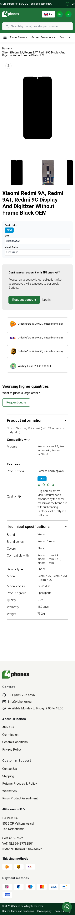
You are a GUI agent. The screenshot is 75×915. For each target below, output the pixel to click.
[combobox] (41, 26)
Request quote (16, 402)
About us (8, 727)
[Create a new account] (60, 14)
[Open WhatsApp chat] (67, 907)
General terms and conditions (18, 911)
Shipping (8, 776)
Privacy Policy (12, 749)
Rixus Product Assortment (20, 798)
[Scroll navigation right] (69, 37)
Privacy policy (44, 911)
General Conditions (15, 742)
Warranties (9, 791)
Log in (46, 300)
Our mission (10, 735)
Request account (24, 300)
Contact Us (9, 769)
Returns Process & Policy (19, 783)
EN (50, 14)
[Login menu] (68, 14)
